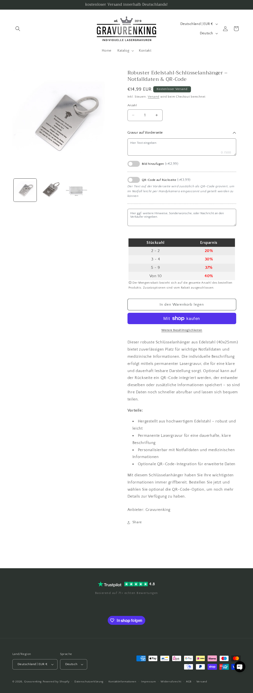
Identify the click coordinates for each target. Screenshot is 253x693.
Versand (153, 96)
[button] (17, 28)
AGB (188, 681)
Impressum (148, 681)
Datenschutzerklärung (89, 681)
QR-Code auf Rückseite (166, 180)
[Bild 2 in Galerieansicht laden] (50, 190)
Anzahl (132, 105)
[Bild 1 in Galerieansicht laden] (25, 190)
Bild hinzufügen (160, 164)
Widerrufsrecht (171, 681)
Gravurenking (33, 681)
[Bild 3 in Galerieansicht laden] (76, 190)
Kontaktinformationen (122, 681)
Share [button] (137, 522)
